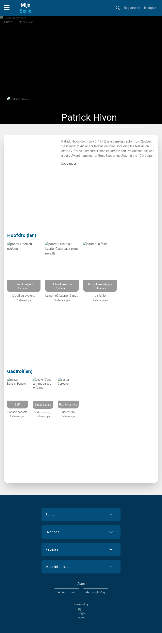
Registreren (132, 8)
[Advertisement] (81, 60)
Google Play (98, 592)
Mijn (25, 8)
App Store (68, 592)
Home (8, 22)
